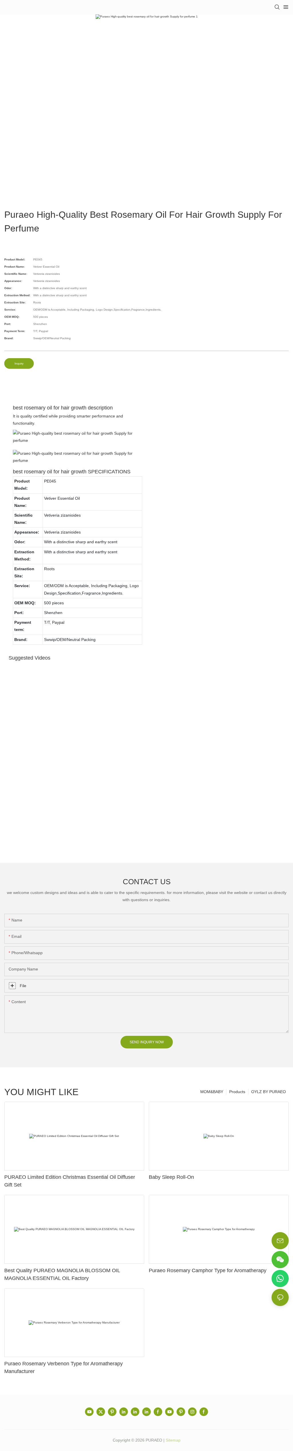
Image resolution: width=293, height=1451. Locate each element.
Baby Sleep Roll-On (171, 1177)
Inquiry (19, 363)
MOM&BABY (211, 1091)
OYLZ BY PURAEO (268, 1091)
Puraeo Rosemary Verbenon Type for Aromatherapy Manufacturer (63, 1367)
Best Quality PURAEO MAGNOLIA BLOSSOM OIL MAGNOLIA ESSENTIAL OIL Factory (62, 1274)
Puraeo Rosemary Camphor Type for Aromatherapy (207, 1270)
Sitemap (173, 1440)
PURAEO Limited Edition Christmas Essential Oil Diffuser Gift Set (69, 1181)
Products (237, 1091)
